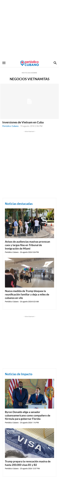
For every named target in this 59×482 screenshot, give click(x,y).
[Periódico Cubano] (29, 63)
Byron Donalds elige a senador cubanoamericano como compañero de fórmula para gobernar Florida (27, 415)
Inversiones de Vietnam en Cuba (23, 122)
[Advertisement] (29, 29)
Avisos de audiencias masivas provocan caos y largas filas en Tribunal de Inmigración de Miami (27, 245)
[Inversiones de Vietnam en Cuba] (29, 101)
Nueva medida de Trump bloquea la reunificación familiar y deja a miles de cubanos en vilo (27, 294)
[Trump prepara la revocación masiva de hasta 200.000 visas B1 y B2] (29, 443)
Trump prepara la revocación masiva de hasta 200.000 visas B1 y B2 (27, 463)
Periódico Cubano (10, 126)
